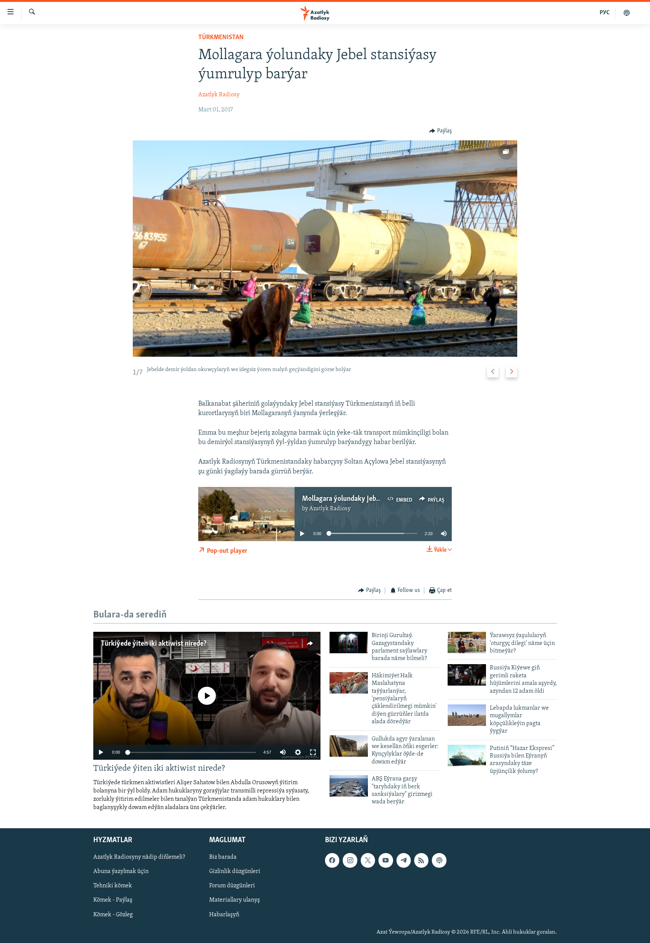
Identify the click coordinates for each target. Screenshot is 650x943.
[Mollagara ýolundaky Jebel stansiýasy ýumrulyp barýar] (325, 248)
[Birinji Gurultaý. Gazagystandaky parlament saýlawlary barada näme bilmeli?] (349, 642)
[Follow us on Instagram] (350, 860)
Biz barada (223, 858)
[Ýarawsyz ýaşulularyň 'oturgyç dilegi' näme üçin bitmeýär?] (467, 642)
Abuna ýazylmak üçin (121, 872)
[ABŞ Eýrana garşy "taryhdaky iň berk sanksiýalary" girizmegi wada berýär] (349, 786)
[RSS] (421, 860)
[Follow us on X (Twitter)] (368, 860)
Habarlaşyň (224, 915)
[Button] (440, 131)
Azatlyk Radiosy (219, 95)
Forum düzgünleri (232, 886)
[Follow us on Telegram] (403, 860)
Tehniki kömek (112, 886)
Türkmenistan (221, 37)
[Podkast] (626, 13)
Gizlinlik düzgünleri (234, 872)
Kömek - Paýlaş (112, 900)
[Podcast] (439, 860)
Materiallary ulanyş (234, 900)
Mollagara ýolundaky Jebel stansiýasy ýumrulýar (374, 499)
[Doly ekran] (312, 752)
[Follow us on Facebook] (332, 860)
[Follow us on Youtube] (385, 860)
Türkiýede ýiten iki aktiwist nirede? (154, 644)
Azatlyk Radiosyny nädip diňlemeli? (139, 858)
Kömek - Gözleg (113, 915)
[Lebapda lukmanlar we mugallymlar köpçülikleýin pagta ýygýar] (467, 715)
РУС (605, 13)
